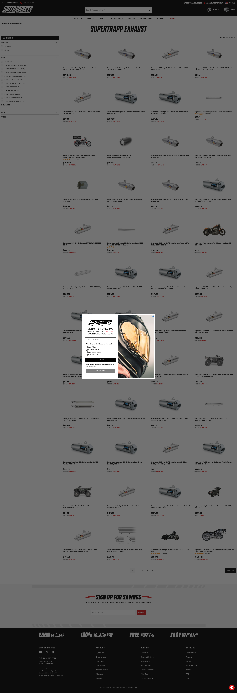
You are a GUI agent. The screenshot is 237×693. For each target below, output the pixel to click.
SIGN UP (100, 359)
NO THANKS (100, 371)
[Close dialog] (153, 316)
